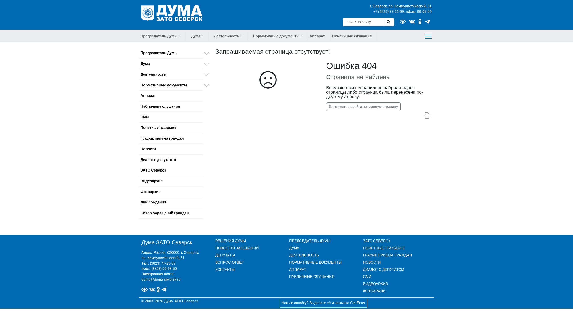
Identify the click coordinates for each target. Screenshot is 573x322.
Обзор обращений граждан (165, 213)
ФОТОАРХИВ (374, 291)
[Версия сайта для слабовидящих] (403, 22)
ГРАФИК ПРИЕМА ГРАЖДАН (387, 255)
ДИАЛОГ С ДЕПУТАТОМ (383, 269)
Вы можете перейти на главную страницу (363, 106)
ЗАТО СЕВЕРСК (376, 241)
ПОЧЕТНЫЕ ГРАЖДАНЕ (384, 248)
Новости (148, 149)
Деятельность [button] (226, 36)
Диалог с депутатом (158, 160)
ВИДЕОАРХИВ (375, 284)
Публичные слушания (352, 36)
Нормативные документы (164, 85)
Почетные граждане (158, 127)
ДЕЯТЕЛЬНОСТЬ (304, 255)
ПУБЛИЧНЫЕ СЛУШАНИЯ (311, 277)
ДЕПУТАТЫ (225, 255)
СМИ (145, 117)
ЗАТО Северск (153, 170)
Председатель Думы (159, 53)
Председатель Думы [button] (159, 36)
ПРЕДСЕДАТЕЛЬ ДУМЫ (309, 241)
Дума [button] (195, 36)
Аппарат (317, 36)
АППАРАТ (297, 269)
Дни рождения (153, 202)
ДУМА (294, 248)
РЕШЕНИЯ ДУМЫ (230, 241)
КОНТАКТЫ (225, 269)
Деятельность (153, 74)
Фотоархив (151, 192)
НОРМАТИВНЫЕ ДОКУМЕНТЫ (315, 262)
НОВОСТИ (372, 262)
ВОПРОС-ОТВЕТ (229, 262)
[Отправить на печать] (427, 116)
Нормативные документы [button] (276, 36)
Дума (145, 64)
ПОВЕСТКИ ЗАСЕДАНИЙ (237, 248)
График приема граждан (162, 138)
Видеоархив (152, 181)
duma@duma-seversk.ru (160, 279)
